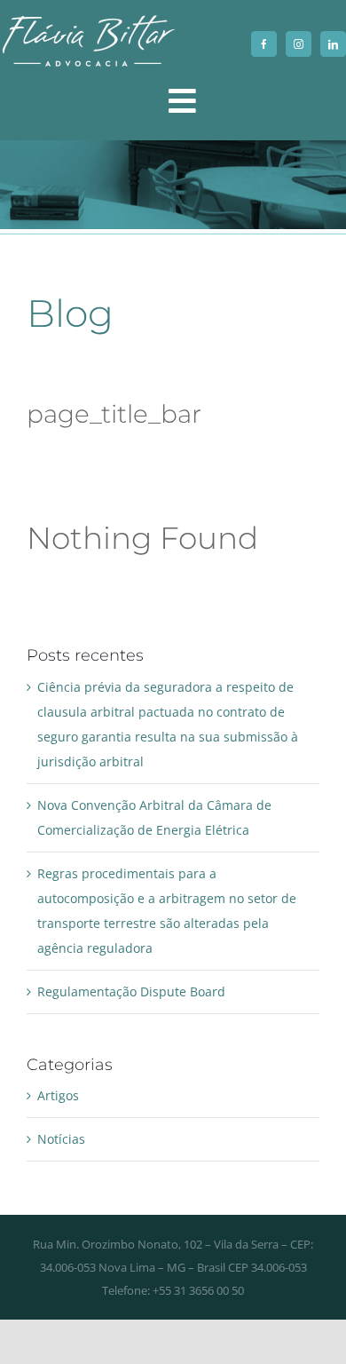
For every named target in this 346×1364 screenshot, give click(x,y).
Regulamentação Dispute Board (131, 991)
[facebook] (264, 44)
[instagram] (298, 44)
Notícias (61, 1138)
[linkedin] (333, 44)
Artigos (58, 1095)
